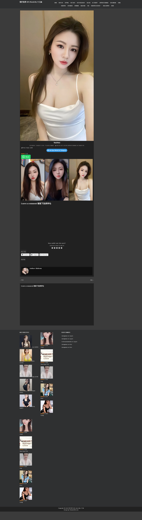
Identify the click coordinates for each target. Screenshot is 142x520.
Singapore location (95, 6)
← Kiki (22, 280)
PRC (83, 145)
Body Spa (61, 3)
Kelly (33, 406)
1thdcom (33, 145)
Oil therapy (95, 3)
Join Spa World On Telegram (57, 150)
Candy (42, 415)
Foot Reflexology (81, 3)
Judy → (92, 280)
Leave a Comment (50, 145)
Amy (33, 377)
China (119, 3)
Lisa (33, 347)
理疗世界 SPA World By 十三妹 (31, 2)
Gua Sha (88, 3)
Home (55, 3)
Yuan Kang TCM (45, 364)
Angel (33, 391)
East (62, 145)
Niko (33, 361)
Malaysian (83, 6)
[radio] (52, 248)
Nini (71, 344)
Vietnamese (70, 6)
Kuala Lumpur (106, 6)
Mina (42, 398)
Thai (88, 6)
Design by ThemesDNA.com (71, 510)
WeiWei (57, 142)
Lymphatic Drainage (104, 3)
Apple (71, 336)
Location (65, 145)
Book (27, 157)
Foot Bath (73, 3)
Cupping (67, 3)
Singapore (63, 6)
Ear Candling (113, 3)
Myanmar (77, 6)
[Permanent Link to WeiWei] (57, 75)
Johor (112, 6)
